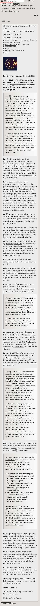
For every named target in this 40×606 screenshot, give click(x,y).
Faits (8, 6)
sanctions (12, 44)
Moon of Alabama (10, 46)
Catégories (5, 8)
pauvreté (5, 44)
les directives (10, 460)
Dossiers (13, 8)
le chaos (20, 291)
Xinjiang (7, 50)
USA (8, 21)
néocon (10, 42)
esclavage (17, 42)
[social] (22, 41)
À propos (16, 11)
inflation (18, 44)
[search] (15, 1)
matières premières (11, 40)
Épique (30, 6)
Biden (7, 53)
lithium (7, 48)
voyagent (9, 237)
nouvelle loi (16, 96)
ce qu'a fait (22, 284)
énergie (5, 42)
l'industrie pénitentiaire (14, 243)
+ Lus (19, 8)
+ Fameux (25, 8)
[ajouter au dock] (33, 41)
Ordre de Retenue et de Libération (18, 333)
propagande (25, 44)
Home (4, 6)
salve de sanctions (19, 87)
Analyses (14, 6)
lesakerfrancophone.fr (21, 26)
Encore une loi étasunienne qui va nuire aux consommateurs (19, 34)
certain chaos (19, 346)
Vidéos (32, 8)
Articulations (22, 6)
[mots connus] (30, 41)
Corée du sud (19, 50)
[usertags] (25, 41)
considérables (23, 450)
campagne (12, 214)
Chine (12, 50)
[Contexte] (27, 41)
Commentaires (7, 11)
